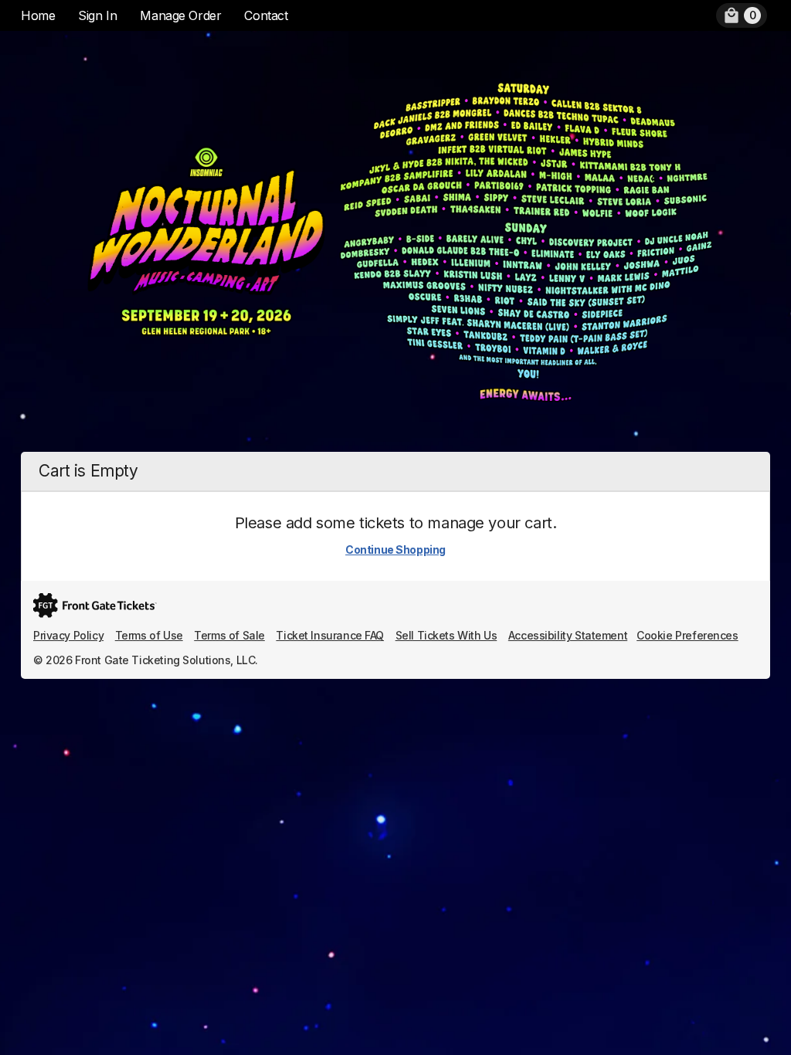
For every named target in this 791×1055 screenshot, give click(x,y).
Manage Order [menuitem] (180, 15)
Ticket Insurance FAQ (330, 635)
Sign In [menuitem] (97, 15)
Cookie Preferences (687, 635)
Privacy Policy (68, 635)
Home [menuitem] (38, 15)
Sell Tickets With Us (446, 635)
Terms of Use (149, 635)
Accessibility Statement (567, 635)
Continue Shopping (395, 549)
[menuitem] (741, 15)
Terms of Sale (229, 635)
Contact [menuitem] (265, 15)
